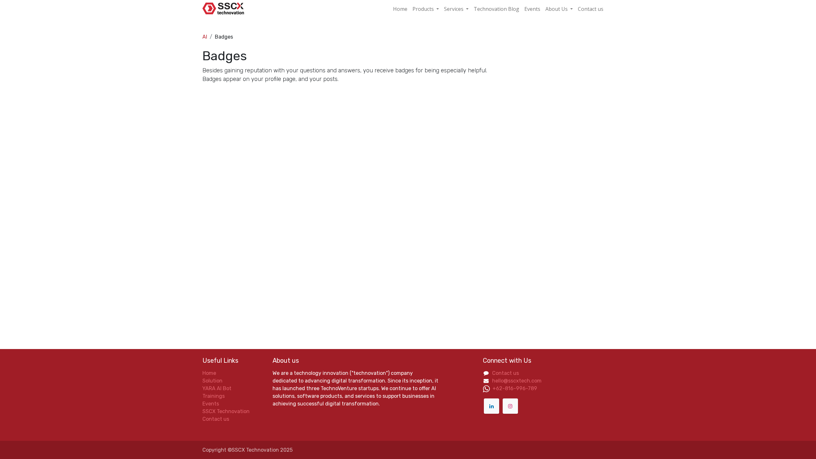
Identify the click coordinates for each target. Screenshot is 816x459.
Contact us (215, 419)
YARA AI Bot (216, 388)
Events (210, 404)
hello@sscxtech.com (517, 381)
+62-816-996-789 (514, 388)
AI (204, 37)
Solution (212, 381)
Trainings (213, 396)
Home (209, 373)
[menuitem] (400, 9)
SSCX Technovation (226, 411)
